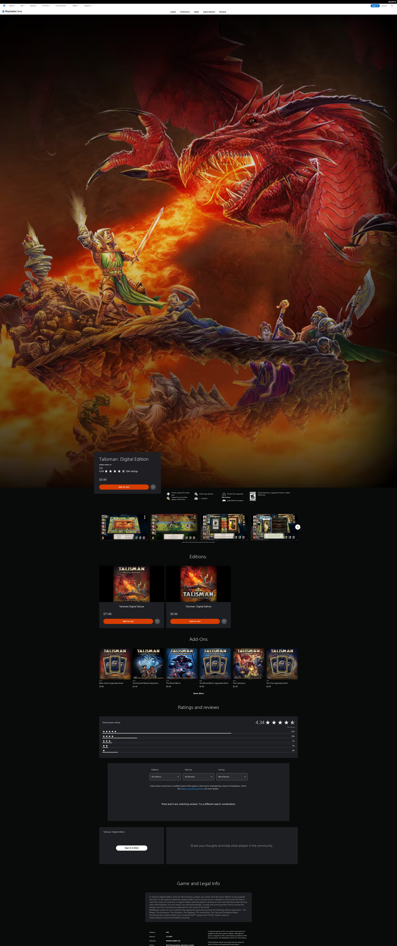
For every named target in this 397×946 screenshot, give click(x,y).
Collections (185, 12)
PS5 (21, 6)
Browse (222, 12)
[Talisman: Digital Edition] (123, 527)
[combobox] (165, 776)
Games (33, 6)
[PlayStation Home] (4, 6)
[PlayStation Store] (13, 11)
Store (11, 6)
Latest (173, 12)
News (75, 6)
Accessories (60, 6)
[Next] (297, 527)
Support (87, 6)
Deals (196, 12)
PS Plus (45, 6)
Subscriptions (209, 12)
